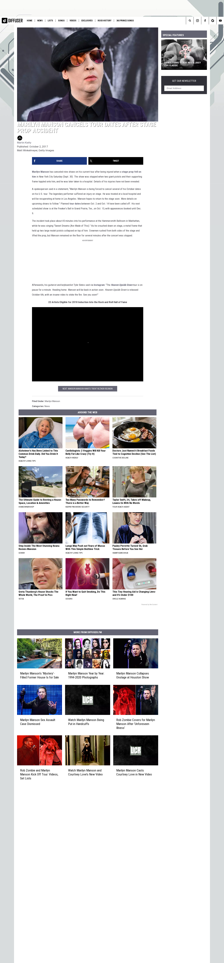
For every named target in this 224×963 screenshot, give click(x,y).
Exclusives (87, 20)
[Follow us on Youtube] (220, 20)
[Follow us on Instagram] (197, 20)
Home (29, 20)
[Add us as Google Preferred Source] (212, 20)
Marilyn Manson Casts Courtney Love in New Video (134, 772)
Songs (61, 20)
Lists (50, 20)
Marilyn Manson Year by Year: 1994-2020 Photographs (86, 675)
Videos (73, 20)
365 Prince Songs (125, 20)
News (40, 20)
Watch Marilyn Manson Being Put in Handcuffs (86, 722)
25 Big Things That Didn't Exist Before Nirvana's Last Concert (181, 64)
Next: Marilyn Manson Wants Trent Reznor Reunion (88, 388)
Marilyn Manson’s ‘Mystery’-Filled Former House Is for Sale (39, 675)
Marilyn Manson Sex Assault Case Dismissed (37, 722)
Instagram (99, 284)
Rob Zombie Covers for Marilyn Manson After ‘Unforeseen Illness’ (135, 724)
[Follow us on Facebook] (205, 20)
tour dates (75, 203)
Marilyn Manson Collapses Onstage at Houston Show (132, 675)
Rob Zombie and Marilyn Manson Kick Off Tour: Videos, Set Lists (39, 774)
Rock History (104, 20)
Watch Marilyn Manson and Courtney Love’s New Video (85, 772)
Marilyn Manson (40, 171)
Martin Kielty (24, 142)
